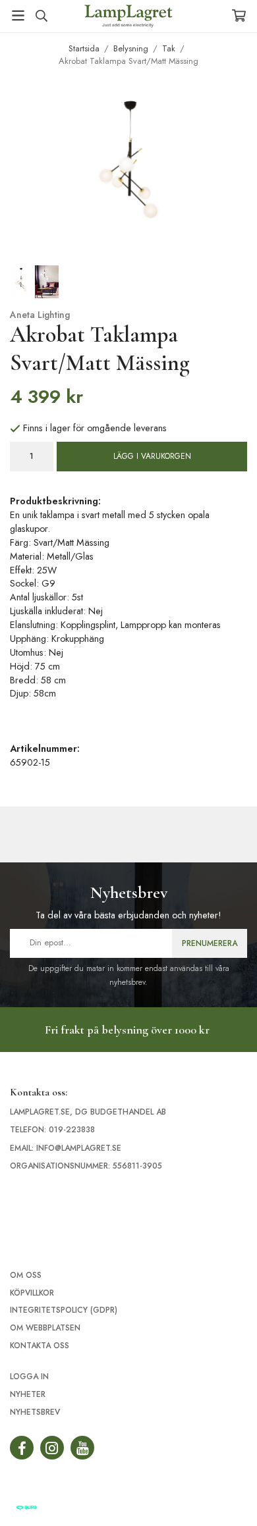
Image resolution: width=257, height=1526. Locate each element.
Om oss (26, 1275)
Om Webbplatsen (45, 1328)
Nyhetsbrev (35, 1412)
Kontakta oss (39, 1346)
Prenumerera (209, 943)
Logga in (29, 1376)
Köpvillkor (32, 1293)
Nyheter (27, 1394)
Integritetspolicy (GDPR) (63, 1310)
